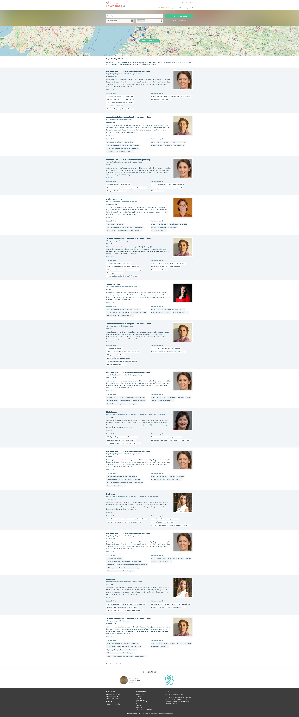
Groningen (168, 699)
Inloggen (138, 696)
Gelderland (188, 697)
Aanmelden (139, 694)
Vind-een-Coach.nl (111, 696)
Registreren (185, 2)
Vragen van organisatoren (143, 704)
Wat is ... (138, 707)
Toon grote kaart (149, 41)
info (191, 8)
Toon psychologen (179, 16)
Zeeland (183, 701)
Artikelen (138, 705)
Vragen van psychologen (143, 702)
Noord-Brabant (181, 699)
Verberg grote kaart (149, 53)
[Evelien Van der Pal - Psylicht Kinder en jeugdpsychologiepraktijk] (135, 31)
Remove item (144, 20)
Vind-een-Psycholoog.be (113, 704)
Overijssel (173, 701)
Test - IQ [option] (139, 20)
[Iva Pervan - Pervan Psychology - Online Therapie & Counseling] (140, 29)
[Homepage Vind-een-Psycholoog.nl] (120, 4)
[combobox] (120, 21)
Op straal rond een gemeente (173, 694)
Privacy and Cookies (150, 713)
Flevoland (174, 703)
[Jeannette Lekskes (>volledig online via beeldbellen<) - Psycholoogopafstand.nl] (168, 32)
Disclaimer (158, 713)
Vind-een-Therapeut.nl (112, 694)
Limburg (174, 699)
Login (191, 2)
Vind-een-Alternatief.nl (112, 698)
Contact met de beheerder (143, 709)
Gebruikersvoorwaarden (167, 713)
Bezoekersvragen (141, 700)
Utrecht (178, 701)
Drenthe (176, 697)
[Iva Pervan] (145, 29)
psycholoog (165, 8)
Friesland (181, 697)
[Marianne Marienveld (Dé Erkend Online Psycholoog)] (143, 35)
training (181, 8)
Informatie (139, 698)
